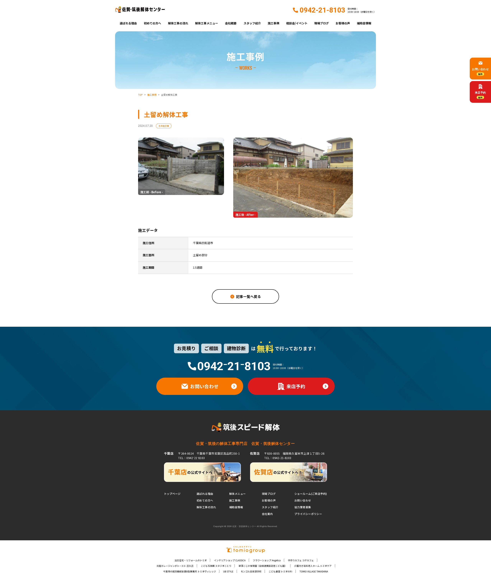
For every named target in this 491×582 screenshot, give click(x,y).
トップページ (172, 494)
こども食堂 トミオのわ (280, 571)
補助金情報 (364, 23)
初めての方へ (152, 23)
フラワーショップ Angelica (267, 560)
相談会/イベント (296, 23)
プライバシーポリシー (308, 514)
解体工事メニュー (206, 23)
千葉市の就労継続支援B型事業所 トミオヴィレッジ (189, 571)
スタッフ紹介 (252, 23)
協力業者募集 (302, 507)
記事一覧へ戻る (248, 296)
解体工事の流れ (178, 23)
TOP (140, 94)
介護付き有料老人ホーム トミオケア (313, 565)
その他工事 (163, 125)
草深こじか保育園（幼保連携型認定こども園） (263, 565)
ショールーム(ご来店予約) (310, 494)
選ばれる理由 (128, 23)
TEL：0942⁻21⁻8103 (191, 458)
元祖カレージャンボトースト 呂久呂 (175, 565)
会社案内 (267, 514)
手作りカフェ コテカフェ (301, 560)
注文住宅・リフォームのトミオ (191, 560)
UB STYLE (228, 571)
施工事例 (273, 23)
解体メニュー (237, 494)
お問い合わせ (302, 500)
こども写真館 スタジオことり (216, 565)
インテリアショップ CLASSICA (230, 560)
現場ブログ (321, 23)
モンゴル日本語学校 (251, 571)
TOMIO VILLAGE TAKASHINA (314, 571)
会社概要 (230, 23)
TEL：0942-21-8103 (277, 458)
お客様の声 (343, 23)
